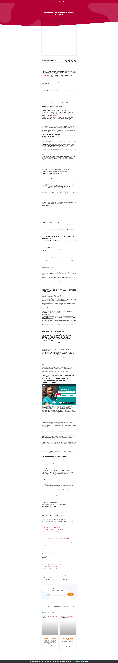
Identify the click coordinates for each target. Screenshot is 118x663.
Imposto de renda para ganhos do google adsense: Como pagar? (68, 638)
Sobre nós (54, 1)
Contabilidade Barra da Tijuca (48, 573)
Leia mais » (50, 645)
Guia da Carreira (54, 115)
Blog (64, 1)
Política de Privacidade (84, 661)
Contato (68, 1)
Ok (79, 661)
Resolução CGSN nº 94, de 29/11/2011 (49, 474)
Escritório (50, 311)
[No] (116, 661)
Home (49, 1)
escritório (46, 75)
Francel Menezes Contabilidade (59, 88)
